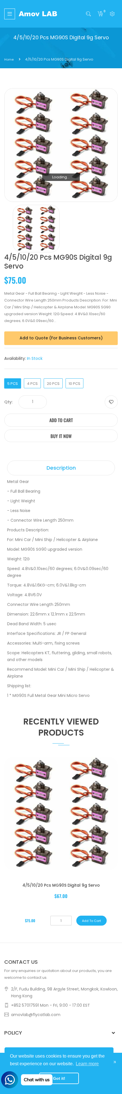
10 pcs (74, 383)
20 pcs (53, 383)
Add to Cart (61, 420)
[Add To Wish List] (111, 401)
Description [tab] (61, 467)
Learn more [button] (87, 1063)
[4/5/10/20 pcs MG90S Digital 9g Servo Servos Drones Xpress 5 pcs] (36, 228)
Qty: (8, 402)
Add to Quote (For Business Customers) (61, 338)
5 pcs (12, 383)
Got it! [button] (59, 1078)
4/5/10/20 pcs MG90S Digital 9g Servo (61, 885)
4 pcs (32, 383)
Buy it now (61, 436)
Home (9, 59)
